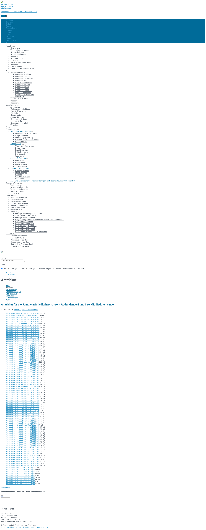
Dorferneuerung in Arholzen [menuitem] (25, 226)
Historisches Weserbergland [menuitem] (21, 244)
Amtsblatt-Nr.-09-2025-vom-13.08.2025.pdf (22, 328)
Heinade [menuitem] (9, 30)
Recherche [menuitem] (19, 179)
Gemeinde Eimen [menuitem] (22, 81)
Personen (80, 269)
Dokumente (69, 269)
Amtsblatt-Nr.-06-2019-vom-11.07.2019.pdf (22, 455)
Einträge (32, 269)
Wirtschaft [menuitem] (10, 195)
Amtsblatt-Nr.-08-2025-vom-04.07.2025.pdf (22, 330)
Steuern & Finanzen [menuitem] (18, 158)
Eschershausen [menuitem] (12, 28)
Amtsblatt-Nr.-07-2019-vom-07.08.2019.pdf (22, 453)
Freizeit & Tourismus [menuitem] (18, 111)
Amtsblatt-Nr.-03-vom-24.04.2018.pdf (20, 480)
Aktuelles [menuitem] (9, 46)
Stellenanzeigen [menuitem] (16, 58)
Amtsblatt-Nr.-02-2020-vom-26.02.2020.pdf (22, 443)
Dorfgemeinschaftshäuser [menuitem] (20, 109)
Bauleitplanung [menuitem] (16, 64)
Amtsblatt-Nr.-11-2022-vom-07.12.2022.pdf (22, 386)
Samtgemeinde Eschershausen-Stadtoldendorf (19, 12)
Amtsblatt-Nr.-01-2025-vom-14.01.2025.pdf (22, 344)
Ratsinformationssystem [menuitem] (19, 168)
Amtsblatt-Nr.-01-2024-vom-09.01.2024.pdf (22, 358)
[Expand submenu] (14, 46)
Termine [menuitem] (9, 127)
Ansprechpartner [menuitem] (21, 135)
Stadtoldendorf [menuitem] (11, 38)
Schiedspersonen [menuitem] (22, 152)
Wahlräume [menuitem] (19, 156)
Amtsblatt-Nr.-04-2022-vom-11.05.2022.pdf (22, 401)
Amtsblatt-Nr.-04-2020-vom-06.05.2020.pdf (22, 439)
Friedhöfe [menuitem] (14, 113)
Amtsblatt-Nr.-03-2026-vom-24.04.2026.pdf (22, 317)
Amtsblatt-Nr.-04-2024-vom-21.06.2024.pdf (22, 352)
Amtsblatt (17, 310)
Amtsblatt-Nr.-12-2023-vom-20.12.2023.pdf (22, 360)
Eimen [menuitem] (8, 26)
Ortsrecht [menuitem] (14, 60)
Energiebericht (11, 294)
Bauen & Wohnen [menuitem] (12, 183)
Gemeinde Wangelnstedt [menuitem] (24, 95)
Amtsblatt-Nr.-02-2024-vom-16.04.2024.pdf (22, 356)
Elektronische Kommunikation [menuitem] (27, 140)
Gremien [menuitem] (18, 175)
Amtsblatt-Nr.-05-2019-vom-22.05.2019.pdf (22, 457)
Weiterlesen (5, 487)
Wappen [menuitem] (13, 101)
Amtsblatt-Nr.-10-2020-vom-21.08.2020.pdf (22, 427)
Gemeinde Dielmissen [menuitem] (24, 79)
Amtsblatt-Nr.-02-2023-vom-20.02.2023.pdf (22, 380)
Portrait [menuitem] (8, 70)
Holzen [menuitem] (8, 32)
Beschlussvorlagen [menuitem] (22, 177)
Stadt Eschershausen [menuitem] (23, 83)
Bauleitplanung (11, 290)
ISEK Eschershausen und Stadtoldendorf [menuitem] (31, 232)
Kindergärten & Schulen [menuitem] (19, 119)
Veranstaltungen (45, 269)
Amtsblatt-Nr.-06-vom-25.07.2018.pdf (20, 474)
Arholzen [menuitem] (9, 20)
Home (8, 272)
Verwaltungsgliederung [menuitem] (24, 138)
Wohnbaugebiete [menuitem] (16, 185)
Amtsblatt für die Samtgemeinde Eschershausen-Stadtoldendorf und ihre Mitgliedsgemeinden (58, 304)
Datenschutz (16, 527)
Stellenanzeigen (12, 298)
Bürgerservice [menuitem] (11, 129)
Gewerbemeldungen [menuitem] (18, 201)
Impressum (5, 527)
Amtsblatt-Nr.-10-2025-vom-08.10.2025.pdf (22, 326)
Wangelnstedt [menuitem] (11, 40)
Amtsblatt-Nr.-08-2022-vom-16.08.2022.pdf (22, 392)
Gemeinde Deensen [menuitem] (23, 76)
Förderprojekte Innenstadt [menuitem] (25, 218)
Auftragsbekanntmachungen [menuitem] (21, 62)
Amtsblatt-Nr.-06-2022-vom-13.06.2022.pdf (22, 397)
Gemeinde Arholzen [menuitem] (23, 74)
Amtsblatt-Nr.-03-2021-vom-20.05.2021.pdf (22, 419)
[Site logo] (7, 8)
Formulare (10, 296)
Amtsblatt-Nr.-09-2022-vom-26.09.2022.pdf (22, 390)
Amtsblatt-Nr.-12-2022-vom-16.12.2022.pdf (22, 384)
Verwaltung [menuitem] (14, 125)
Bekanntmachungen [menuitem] (18, 54)
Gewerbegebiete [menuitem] (16, 199)
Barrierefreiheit (42, 527)
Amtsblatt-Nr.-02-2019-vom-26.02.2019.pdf (22, 463)
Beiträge (14, 269)
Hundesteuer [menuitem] (20, 162)
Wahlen (8, 300)
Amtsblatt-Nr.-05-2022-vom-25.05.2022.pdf (22, 399)
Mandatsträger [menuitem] (21, 173)
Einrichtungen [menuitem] (11, 105)
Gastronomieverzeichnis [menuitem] (20, 242)
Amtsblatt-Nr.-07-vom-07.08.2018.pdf (20, 472)
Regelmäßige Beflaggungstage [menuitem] (22, 68)
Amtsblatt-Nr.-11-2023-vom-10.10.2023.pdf (22, 362)
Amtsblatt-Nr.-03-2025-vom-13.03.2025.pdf (22, 340)
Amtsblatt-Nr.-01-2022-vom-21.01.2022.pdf (22, 407)
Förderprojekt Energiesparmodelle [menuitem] (28, 213)
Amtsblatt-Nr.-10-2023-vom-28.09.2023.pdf (22, 364)
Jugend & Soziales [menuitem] (17, 117)
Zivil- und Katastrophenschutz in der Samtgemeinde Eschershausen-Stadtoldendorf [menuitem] (42, 181)
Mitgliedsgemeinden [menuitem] (18, 72)
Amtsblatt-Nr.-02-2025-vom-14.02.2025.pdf (22, 342)
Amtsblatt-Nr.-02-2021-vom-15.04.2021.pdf (22, 421)
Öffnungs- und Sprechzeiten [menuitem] (26, 133)
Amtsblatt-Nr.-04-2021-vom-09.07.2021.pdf (22, 417)
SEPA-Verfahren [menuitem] (21, 166)
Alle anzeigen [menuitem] (15, 107)
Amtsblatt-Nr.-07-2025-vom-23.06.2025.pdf (22, 332)
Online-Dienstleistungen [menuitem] (24, 146)
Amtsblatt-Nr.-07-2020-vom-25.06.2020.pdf (22, 433)
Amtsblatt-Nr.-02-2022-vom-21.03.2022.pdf (22, 405)
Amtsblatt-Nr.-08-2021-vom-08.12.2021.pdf (22, 409)
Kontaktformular (29, 527)
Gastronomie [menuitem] (15, 115)
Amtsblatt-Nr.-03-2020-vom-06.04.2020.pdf (22, 441)
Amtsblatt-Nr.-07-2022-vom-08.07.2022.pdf (22, 394)
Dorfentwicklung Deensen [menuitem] (25, 228)
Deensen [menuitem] (9, 22)
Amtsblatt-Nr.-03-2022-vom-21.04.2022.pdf (22, 403)
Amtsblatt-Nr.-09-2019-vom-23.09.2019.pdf (22, 449)
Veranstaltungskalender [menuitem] (19, 50)
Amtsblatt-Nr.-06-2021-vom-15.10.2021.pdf (22, 413)
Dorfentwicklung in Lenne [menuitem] (25, 230)
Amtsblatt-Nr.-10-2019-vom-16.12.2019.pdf (22, 447)
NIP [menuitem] (7, 42)
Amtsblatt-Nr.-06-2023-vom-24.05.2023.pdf (22, 372)
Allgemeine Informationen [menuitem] (20, 131)
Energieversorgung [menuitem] (17, 207)
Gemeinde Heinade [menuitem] (22, 85)
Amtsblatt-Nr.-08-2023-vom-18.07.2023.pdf (22, 368)
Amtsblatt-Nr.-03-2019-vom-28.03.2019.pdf (22, 461)
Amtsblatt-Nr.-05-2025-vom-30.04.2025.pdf (22, 336)
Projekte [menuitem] (13, 211)
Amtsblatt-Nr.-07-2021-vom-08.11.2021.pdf (22, 411)
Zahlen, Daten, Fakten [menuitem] (19, 99)
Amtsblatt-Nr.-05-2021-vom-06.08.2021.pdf (22, 415)
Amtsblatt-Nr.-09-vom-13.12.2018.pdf (20, 467)
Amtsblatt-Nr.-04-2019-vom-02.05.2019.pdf (22, 459)
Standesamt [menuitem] (20, 154)
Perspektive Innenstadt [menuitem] (24, 222)
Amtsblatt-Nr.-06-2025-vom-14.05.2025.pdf (22, 334)
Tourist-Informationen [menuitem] (18, 236)
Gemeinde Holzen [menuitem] (22, 87)
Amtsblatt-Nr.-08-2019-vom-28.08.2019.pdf (22, 451)
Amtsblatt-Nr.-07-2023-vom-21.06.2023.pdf (22, 370)
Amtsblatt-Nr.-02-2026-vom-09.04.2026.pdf (22, 319)
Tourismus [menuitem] (10, 234)
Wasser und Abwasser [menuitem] (19, 189)
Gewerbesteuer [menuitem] (21, 164)
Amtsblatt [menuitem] (14, 56)
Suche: (3, 258)
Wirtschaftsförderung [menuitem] (18, 197)
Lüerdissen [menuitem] (10, 36)
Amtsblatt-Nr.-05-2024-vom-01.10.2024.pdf (22, 350)
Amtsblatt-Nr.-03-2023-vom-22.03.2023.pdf (22, 378)
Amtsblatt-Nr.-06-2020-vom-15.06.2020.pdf (22, 435)
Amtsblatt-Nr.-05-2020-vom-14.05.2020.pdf (22, 437)
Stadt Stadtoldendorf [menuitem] (23, 93)
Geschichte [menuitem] (14, 103)
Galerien (58, 269)
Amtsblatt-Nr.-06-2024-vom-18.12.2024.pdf (22, 348)
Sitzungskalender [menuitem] (17, 52)
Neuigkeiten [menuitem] (15, 48)
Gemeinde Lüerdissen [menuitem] (23, 91)
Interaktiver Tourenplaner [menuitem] (20, 246)
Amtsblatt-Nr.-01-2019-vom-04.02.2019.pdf (22, 465)
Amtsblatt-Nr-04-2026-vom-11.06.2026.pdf (22, 315)
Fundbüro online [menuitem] (21, 150)
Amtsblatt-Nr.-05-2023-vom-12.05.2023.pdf (22, 374)
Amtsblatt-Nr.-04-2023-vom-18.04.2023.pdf (22, 376)
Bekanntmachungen (13, 292)
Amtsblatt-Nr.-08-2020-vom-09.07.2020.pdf (22, 431)
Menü (4, 16)
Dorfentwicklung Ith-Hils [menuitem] (24, 224)
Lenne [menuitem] (8, 34)
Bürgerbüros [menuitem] (20, 148)
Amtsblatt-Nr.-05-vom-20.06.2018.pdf (20, 476)
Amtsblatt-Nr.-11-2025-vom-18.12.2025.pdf (22, 324)
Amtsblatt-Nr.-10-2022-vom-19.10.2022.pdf (22, 388)
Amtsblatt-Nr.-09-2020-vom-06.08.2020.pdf (22, 429)
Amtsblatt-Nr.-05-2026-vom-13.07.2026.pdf (22, 313)
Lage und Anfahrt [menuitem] (17, 97)
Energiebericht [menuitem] (16, 66)
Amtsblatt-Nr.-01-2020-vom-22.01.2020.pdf (22, 445)
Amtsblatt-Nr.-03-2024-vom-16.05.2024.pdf (22, 354)
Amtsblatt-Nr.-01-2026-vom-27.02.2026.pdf (22, 322)
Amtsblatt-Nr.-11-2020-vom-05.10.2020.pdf (22, 425)
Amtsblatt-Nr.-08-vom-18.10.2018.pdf (20, 469)
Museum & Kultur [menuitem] (17, 121)
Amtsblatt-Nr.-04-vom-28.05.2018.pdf (20, 478)
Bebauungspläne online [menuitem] (19, 187)
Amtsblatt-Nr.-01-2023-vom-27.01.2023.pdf (22, 382)
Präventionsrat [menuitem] (21, 142)
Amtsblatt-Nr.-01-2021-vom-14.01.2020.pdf (22, 423)
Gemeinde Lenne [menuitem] (22, 89)
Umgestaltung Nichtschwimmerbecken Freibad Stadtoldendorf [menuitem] (39, 220)
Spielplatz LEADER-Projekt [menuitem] (25, 216)
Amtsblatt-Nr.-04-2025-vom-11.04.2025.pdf (22, 338)
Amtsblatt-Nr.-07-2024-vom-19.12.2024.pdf (22, 346)
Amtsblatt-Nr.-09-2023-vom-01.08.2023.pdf (22, 366)
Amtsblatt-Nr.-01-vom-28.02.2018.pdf (20, 484)
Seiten (23, 269)
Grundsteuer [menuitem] (20, 160)
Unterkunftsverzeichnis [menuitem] (19, 123)
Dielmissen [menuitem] (10, 24)
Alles (5, 269)
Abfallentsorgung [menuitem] (16, 191)
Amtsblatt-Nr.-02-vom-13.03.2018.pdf (20, 482)
